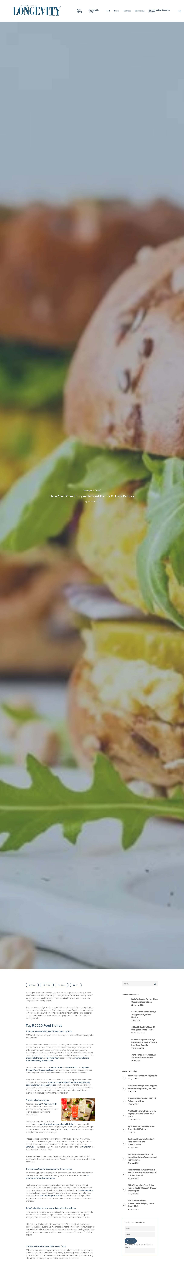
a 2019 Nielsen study (47, 1104)
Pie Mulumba (93, 501)
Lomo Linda (56, 1067)
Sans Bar (86, 1147)
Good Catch (71, 1067)
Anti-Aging (88, 490)
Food (98, 490)
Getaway (30, 1147)
